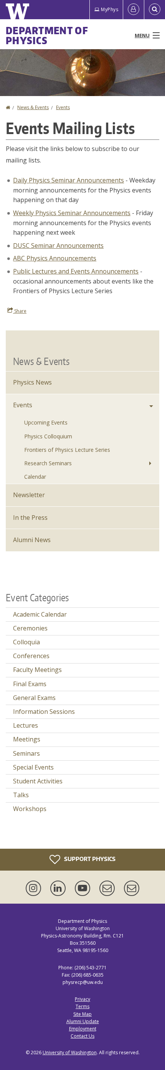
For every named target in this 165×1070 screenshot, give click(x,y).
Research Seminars (48, 463)
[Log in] (133, 9)
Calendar (35, 476)
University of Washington (70, 1052)
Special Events (33, 767)
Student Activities (38, 781)
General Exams (34, 697)
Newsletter (29, 495)
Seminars (26, 753)
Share (19, 311)
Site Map (82, 1014)
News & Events (33, 107)
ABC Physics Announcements (54, 258)
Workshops (29, 809)
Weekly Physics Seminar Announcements (71, 213)
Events (63, 107)
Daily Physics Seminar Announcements (68, 180)
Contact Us (82, 1036)
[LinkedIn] (59, 888)
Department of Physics (47, 35)
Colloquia (26, 642)
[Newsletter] (131, 888)
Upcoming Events (46, 422)
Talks (21, 795)
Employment (82, 1028)
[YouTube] (84, 888)
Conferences (31, 656)
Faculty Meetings (37, 669)
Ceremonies (30, 628)
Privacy (82, 999)
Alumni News (32, 540)
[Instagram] (35, 888)
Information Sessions (44, 711)
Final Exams (29, 684)
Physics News (32, 382)
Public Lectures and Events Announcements (76, 271)
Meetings (26, 739)
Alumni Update (82, 1021)
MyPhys (109, 9)
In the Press (30, 517)
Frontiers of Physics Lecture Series (67, 449)
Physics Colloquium (48, 436)
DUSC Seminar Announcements (58, 245)
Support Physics (89, 859)
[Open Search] (154, 9)
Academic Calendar (40, 614)
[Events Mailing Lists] (108, 888)
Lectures (25, 725)
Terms (82, 1006)
